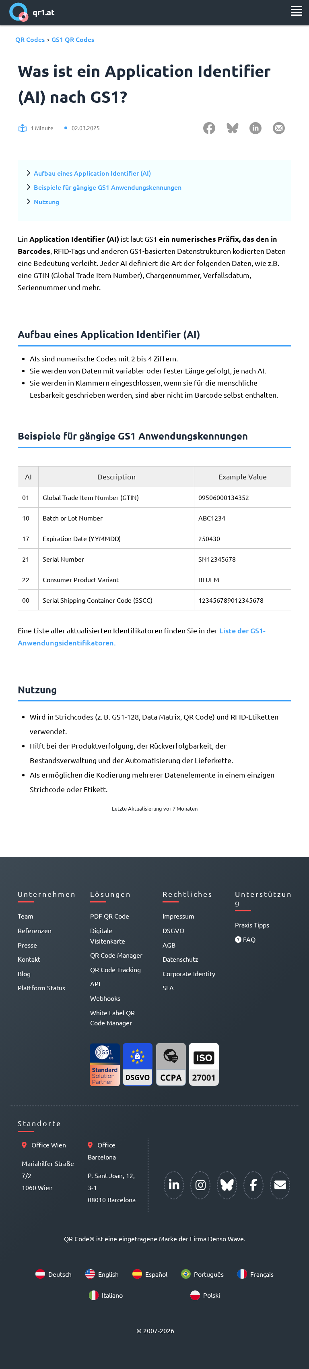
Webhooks (105, 998)
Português (209, 1274)
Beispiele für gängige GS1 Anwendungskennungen (107, 187)
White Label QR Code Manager (112, 1017)
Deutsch (60, 1274)
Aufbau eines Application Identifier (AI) (92, 172)
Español (156, 1274)
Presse (27, 945)
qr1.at (44, 12)
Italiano (112, 1295)
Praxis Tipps (252, 925)
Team (25, 916)
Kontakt (29, 959)
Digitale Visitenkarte (107, 935)
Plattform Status (41, 987)
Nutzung (46, 201)
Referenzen (35, 930)
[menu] (296, 10)
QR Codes (30, 39)
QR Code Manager (116, 955)
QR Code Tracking (115, 969)
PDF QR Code (109, 916)
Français (262, 1274)
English (108, 1274)
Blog (24, 973)
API (95, 983)
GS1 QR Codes (73, 39)
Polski (211, 1295)
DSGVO (173, 930)
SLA (168, 987)
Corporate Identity (189, 973)
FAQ (248, 939)
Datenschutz (180, 959)
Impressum (178, 916)
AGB (169, 945)
